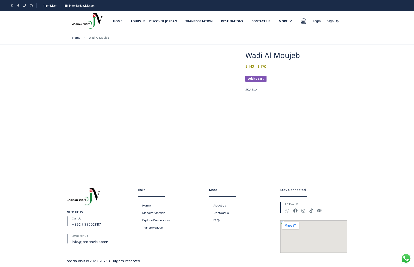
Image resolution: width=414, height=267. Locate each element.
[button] (303, 21)
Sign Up (333, 21)
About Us (219, 205)
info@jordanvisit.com (81, 6)
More (283, 21)
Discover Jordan (163, 21)
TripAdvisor (50, 6)
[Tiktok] (311, 210)
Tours (136, 21)
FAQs (217, 220)
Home (117, 21)
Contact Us (260, 21)
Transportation (199, 21)
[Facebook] (295, 210)
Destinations (232, 21)
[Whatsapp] (287, 210)
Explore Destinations (156, 220)
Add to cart (256, 79)
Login (317, 21)
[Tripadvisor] (319, 210)
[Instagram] (303, 210)
